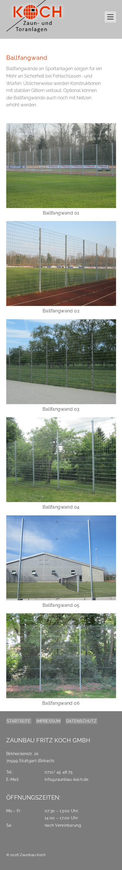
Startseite (19, 721)
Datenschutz (81, 721)
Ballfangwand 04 (61, 507)
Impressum (48, 721)
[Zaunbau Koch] (36, 33)
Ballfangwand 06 (61, 703)
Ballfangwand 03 (61, 409)
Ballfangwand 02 (61, 311)
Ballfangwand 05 (61, 605)
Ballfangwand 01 (61, 213)
